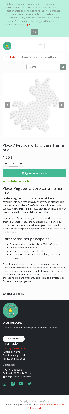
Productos (11, 57)
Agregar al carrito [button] (36, 173)
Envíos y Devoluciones (15, 348)
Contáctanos (14, 338)
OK (34, 32)
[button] (7, 105)
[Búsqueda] (63, 67)
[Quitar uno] (6, 164)
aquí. (27, 24)
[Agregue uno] (21, 164)
